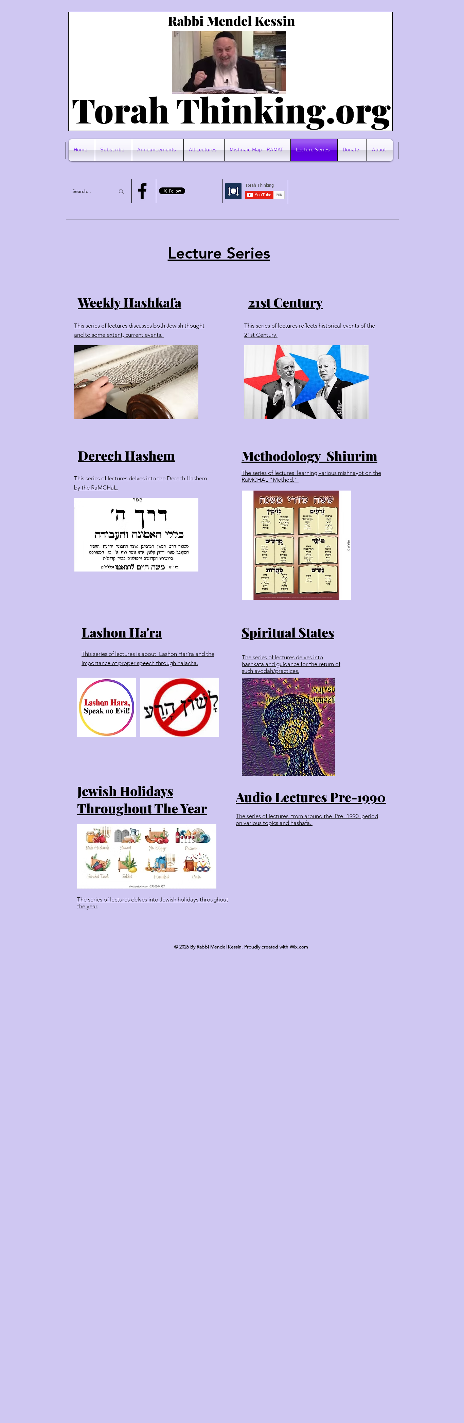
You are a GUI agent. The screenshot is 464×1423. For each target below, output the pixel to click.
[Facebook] (142, 190)
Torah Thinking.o (213, 109)
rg (373, 109)
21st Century (285, 302)
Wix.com (299, 947)
